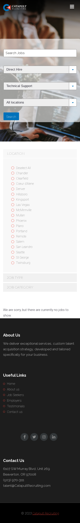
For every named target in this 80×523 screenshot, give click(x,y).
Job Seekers (15, 395)
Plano (19, 226)
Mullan (20, 215)
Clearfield (22, 178)
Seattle (20, 252)
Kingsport (22, 199)
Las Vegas (23, 205)
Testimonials (16, 406)
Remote (21, 236)
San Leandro (24, 247)
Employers (14, 400)
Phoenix (21, 221)
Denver (20, 189)
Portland (21, 231)
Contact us (15, 412)
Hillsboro (21, 194)
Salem (20, 241)
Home (11, 384)
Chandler (22, 173)
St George (22, 257)
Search (11, 117)
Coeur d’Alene (25, 184)
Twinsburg (23, 263)
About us (13, 389)
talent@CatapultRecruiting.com (26, 486)
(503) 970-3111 (13, 480)
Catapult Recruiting (45, 513)
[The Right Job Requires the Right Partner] (22, 7)
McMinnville (23, 210)
